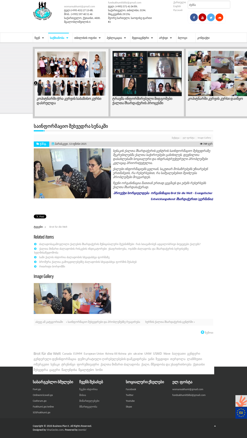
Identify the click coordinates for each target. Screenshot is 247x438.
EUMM (77, 353)
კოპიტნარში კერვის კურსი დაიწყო (139, 98)
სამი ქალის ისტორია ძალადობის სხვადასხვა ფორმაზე (74, 257)
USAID (157, 353)
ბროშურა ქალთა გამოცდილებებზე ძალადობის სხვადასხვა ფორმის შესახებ (88, 261)
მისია (82, 395)
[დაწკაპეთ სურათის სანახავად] (72, 173)
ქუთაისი (199, 364)
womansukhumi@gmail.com (79, 6)
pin (130, 353)
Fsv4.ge (37, 389)
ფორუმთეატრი (88, 364)
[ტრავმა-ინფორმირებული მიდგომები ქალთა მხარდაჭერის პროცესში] (72, 73)
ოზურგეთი (41, 364)
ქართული (179, 2)
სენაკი (55, 364)
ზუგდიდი (162, 359)
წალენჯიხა (69, 370)
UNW (147, 353)
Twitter (130, 395)
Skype (129, 406)
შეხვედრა (41, 370)
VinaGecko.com (55, 430)
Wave (166, 353)
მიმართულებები (89, 401)
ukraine (138, 353)
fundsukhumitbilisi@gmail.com (124, 2)
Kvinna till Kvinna (115, 353)
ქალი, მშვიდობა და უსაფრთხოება (166, 364)
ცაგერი (54, 370)
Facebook (131, 389)
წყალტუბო (86, 370)
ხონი (99, 370)
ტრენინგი (68, 364)
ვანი (151, 359)
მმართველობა (88, 407)
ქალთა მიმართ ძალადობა (120, 364)
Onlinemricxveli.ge (43, 395)
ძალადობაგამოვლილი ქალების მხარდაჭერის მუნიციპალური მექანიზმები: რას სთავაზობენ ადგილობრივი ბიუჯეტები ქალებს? (120, 244)
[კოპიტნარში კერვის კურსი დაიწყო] (147, 73)
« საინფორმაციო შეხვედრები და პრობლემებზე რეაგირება (103, 322)
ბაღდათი (179, 353)
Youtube (130, 401)
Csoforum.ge (40, 401)
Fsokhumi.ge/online (43, 406)
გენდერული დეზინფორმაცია (55, 359)
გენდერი (193, 353)
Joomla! (82, 430)
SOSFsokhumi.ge (41, 412)
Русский (178, 10)
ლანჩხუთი (194, 359)
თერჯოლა (177, 359)
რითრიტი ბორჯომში (52, 266)
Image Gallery (204, 138)
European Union (94, 353)
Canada (67, 353)
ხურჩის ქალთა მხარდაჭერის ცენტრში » (170, 322)
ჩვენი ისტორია (88, 389)
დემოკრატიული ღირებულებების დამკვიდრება (112, 359)
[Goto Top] (215, 426)
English (177, 6)
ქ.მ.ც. (43, 144)
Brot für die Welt (58, 227)
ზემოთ (208, 332)
